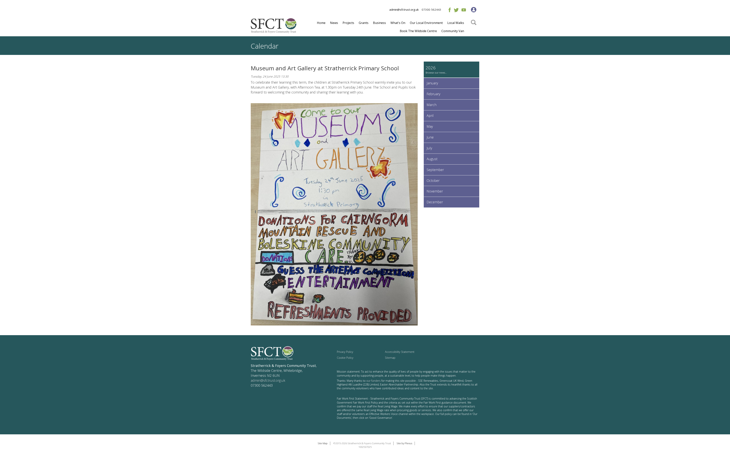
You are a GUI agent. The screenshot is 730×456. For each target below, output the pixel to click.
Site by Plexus (404, 443)
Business (379, 23)
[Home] (273, 27)
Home (321, 23)
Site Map (323, 443)
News (334, 23)
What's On (397, 23)
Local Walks (455, 23)
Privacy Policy (345, 352)
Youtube (463, 9)
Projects (348, 23)
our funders (373, 380)
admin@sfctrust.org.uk (404, 9)
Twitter (456, 9)
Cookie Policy (345, 357)
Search (473, 28)
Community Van (452, 31)
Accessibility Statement (399, 352)
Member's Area (473, 10)
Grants (363, 23)
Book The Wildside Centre (418, 31)
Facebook (448, 9)
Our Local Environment (426, 23)
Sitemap (390, 357)
